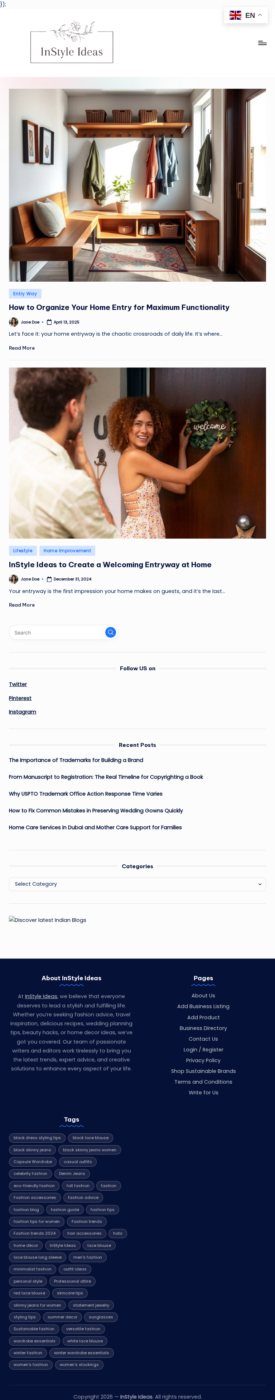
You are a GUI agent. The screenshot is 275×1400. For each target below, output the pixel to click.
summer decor (62, 1317)
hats (117, 1233)
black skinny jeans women (89, 1150)
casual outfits (78, 1162)
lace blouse (99, 1245)
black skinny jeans (32, 1150)
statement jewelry (91, 1305)
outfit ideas (75, 1269)
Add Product (203, 1017)
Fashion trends (87, 1221)
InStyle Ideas (41, 996)
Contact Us (203, 1038)
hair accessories (84, 1233)
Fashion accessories (35, 1197)
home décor (26, 1245)
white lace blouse (85, 1341)
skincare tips (70, 1293)
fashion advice (83, 1197)
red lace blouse (29, 1293)
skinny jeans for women (37, 1305)
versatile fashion (83, 1329)
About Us (203, 995)
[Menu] (262, 43)
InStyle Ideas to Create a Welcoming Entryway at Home (110, 564)
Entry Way (25, 294)
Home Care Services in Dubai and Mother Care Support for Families (95, 827)
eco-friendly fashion (34, 1185)
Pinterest (20, 698)
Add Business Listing (203, 1006)
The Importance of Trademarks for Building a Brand (76, 760)
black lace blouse (90, 1138)
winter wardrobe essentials (81, 1353)
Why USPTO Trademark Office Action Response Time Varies (86, 793)
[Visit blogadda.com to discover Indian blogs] (47, 920)
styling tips (25, 1317)
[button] (110, 632)
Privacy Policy (203, 1060)
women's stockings (79, 1364)
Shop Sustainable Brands (203, 1071)
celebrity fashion (30, 1173)
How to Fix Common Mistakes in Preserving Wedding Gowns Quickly (96, 810)
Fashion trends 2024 (35, 1233)
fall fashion (78, 1185)
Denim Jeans (72, 1173)
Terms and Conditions (203, 1081)
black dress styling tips (37, 1138)
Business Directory (203, 1028)
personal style (28, 1281)
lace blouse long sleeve (38, 1257)
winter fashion (28, 1353)
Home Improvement (67, 551)
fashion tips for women (37, 1221)
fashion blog (26, 1209)
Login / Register (203, 1049)
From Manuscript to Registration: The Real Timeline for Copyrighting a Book (106, 777)
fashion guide (65, 1209)
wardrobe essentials (35, 1341)
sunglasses (101, 1317)
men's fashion (87, 1257)
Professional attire (72, 1281)
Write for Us (203, 1092)
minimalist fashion (33, 1269)
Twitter (18, 684)
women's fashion (31, 1364)
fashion (108, 1185)
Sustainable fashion (34, 1329)
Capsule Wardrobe (33, 1162)
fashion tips (103, 1209)
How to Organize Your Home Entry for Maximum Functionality (119, 307)
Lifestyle (22, 551)
